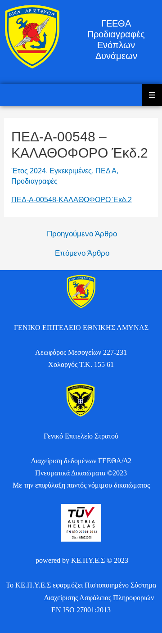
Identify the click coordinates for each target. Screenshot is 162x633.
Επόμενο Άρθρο (82, 253)
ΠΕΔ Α (106, 171)
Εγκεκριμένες (71, 171)
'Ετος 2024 (28, 171)
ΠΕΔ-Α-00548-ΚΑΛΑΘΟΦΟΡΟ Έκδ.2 (71, 199)
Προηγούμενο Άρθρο (82, 234)
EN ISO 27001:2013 (81, 610)
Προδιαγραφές (34, 181)
